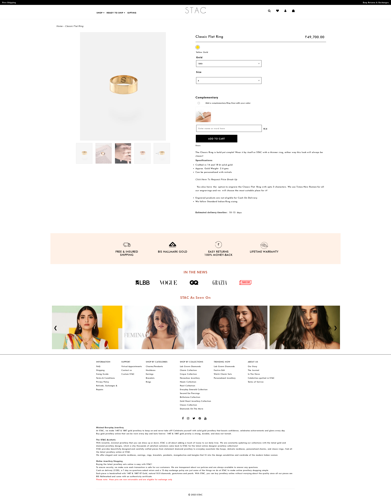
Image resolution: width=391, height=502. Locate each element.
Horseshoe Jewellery (190, 378)
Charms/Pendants (154, 366)
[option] (84, 153)
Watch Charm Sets (223, 374)
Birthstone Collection (190, 397)
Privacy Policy (102, 382)
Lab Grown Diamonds (190, 366)
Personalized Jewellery (225, 378)
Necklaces (150, 370)
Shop (100, 12)
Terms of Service (256, 382)
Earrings (149, 374)
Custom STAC (128, 374)
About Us (253, 362)
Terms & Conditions (105, 378)
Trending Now (222, 362)
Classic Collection (188, 405)
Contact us (126, 370)
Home (60, 26)
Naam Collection (188, 382)
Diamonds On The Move (191, 409)
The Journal (253, 370)
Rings (148, 382)
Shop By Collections (191, 362)
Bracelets (150, 378)
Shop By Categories (157, 362)
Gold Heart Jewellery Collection (195, 401)
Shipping (100, 370)
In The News (254, 374)
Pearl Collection (187, 385)
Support (125, 362)
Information (103, 362)
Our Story (252, 366)
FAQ (98, 366)
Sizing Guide (102, 374)
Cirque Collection (188, 374)
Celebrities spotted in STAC (261, 378)
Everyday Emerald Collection (194, 389)
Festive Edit (219, 370)
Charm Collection (188, 370)
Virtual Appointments (131, 366)
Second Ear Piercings (190, 393)
